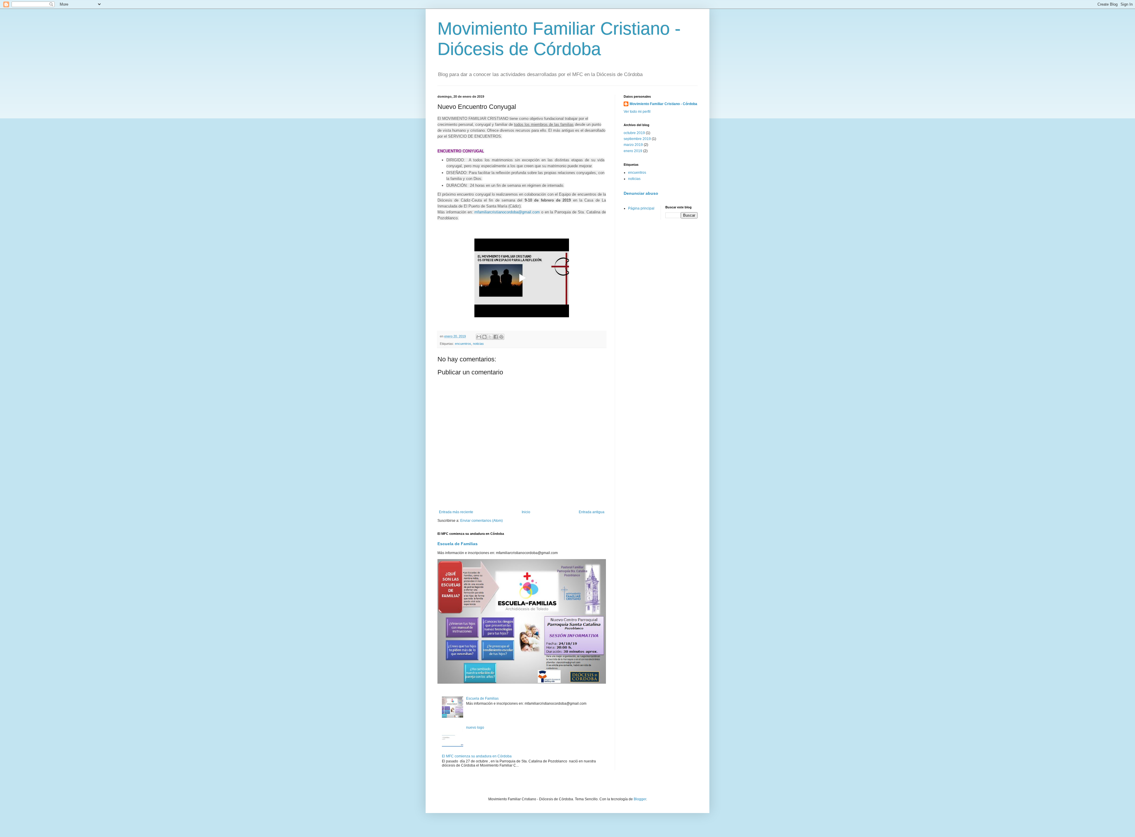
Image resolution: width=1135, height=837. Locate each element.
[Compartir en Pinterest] (501, 337)
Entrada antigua (591, 512)
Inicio (526, 512)
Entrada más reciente (456, 512)
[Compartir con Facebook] (496, 337)
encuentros (463, 343)
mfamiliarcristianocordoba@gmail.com (507, 212)
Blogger (640, 799)
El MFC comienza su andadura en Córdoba (477, 756)
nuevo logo (475, 727)
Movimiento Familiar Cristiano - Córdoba (663, 104)
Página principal (641, 208)
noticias (478, 343)
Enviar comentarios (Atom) (481, 521)
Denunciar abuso (641, 193)
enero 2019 (633, 151)
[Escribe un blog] (484, 337)
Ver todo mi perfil (637, 112)
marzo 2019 (633, 145)
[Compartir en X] (490, 337)
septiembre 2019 (637, 139)
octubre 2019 (634, 133)
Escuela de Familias (457, 543)
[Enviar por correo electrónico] (479, 337)
